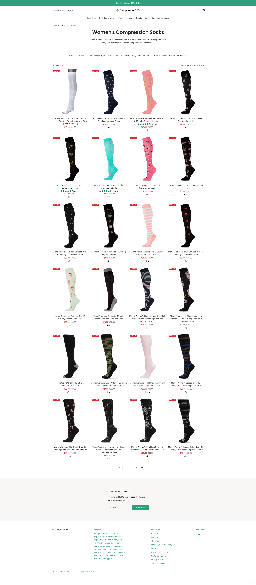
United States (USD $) (61, 572)
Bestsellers (91, 18)
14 (136, 467)
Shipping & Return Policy (161, 544)
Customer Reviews (159, 556)
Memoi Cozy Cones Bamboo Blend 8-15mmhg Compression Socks (70, 317)
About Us (155, 541)
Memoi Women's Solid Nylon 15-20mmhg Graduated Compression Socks (147, 384)
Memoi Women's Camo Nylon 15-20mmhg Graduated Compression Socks (109, 384)
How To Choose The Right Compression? (133, 55)
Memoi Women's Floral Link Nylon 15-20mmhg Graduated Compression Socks (147, 448)
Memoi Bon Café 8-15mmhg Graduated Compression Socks (185, 119)
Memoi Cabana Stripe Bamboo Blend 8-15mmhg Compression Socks (147, 253)
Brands (139, 18)
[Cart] (203, 10)
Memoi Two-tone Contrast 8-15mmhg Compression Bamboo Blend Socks (108, 317)
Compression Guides (160, 18)
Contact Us (155, 548)
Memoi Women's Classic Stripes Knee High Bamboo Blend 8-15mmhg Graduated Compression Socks (147, 319)
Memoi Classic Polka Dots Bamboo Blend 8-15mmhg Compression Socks (70, 253)
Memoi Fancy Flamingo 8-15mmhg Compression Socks (108, 186)
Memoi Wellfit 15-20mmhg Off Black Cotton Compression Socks (70, 384)
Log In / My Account (159, 552)
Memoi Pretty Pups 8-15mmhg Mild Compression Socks (147, 186)
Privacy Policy (157, 559)
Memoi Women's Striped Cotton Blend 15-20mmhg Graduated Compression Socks (186, 448)
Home (54, 25)
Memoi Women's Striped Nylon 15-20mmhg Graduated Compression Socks (186, 384)
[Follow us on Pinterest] (199, 535)
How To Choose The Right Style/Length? (95, 55)
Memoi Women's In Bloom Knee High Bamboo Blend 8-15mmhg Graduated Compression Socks (186, 319)
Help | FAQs (156, 533)
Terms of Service (158, 563)
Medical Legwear (125, 18)
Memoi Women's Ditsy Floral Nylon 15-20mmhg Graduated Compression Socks (70, 448)
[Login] (199, 10)
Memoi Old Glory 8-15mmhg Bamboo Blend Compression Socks (109, 119)
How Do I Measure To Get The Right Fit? (170, 55)
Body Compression (107, 18)
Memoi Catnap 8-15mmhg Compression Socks (186, 186)
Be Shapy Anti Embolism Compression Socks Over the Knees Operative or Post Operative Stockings (70, 121)
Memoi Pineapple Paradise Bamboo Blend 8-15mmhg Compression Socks (147, 119)
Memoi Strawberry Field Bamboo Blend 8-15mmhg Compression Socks (186, 253)
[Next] (142, 467)
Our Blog (155, 537)
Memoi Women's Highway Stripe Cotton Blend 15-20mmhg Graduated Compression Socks (109, 450)
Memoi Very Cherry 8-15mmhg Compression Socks (70, 186)
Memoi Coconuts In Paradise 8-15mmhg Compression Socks (109, 253)
